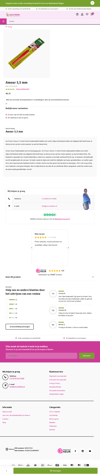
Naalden (52, 422)
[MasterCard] (79, 465)
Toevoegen (56, 471)
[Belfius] (21, 465)
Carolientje (53, 415)
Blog (4, 422)
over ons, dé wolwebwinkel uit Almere (16, 415)
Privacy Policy (54, 383)
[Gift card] (57, 465)
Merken (52, 430)
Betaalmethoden (55, 387)
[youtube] (90, 451)
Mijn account (7, 412)
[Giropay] (87, 465)
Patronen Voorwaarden (57, 380)
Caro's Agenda (54, 412)
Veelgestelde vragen (56, 394)
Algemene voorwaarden (57, 376)
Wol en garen (54, 419)
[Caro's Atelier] (13, 14)
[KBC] (28, 465)
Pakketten (53, 426)
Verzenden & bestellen (57, 391)
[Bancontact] (43, 465)
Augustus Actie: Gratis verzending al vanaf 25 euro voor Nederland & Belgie (35, 3)
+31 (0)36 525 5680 (49, 199)
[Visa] (65, 465)
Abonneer (86, 356)
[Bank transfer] (13, 465)
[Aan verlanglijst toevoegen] (6, 104)
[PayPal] (50, 465)
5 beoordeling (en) (22, 89)
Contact (5, 419)
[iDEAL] (35, 465)
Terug (10, 27)
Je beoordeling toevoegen (20, 327)
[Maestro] (72, 465)
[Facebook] (75, 451)
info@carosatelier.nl (49, 206)
